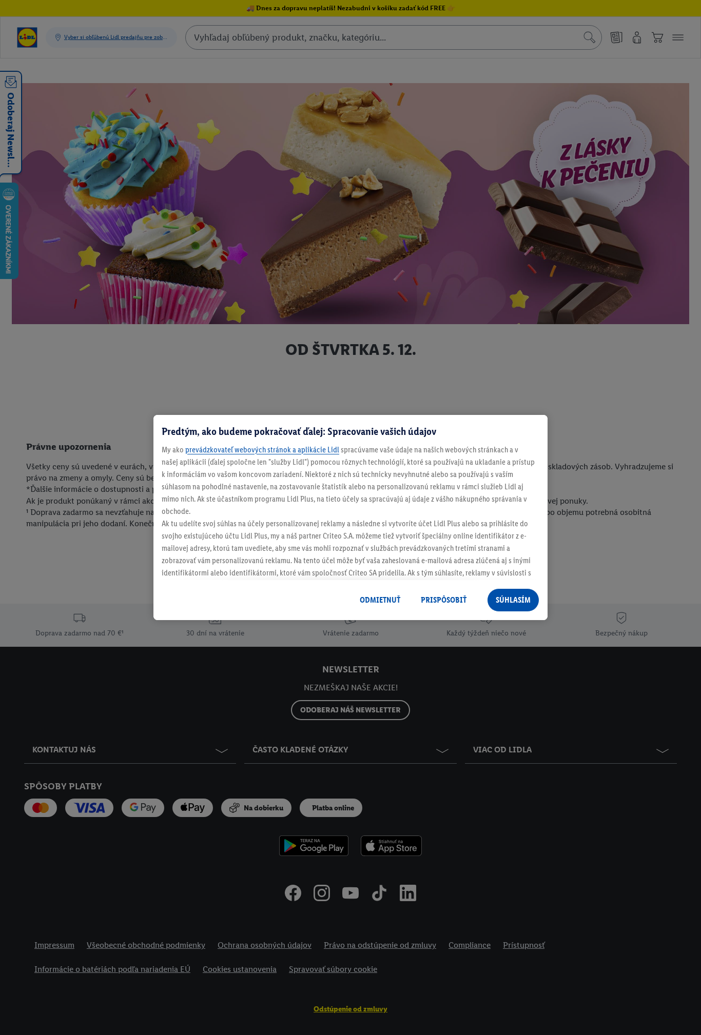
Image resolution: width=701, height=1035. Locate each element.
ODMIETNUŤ (380, 600)
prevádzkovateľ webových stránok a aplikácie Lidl (262, 449)
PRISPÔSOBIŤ (443, 600)
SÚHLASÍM (513, 600)
